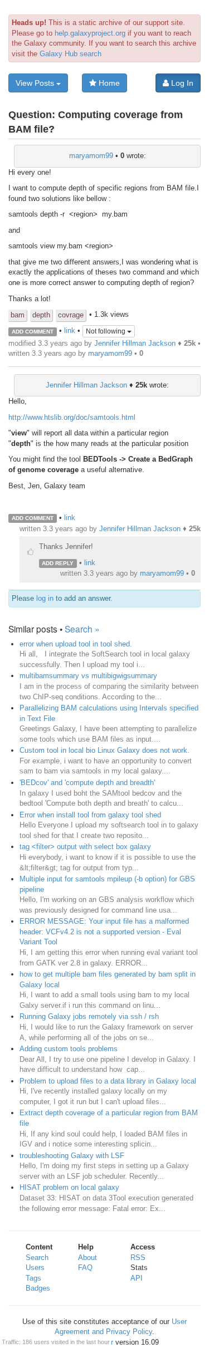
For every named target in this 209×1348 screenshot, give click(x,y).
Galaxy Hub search (70, 54)
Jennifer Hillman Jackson (135, 343)
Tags (33, 1278)
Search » (82, 628)
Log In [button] (181, 83)
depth (41, 315)
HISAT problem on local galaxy (69, 1187)
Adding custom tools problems (69, 1049)
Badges (38, 1288)
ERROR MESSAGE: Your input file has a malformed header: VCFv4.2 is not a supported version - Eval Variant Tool (104, 931)
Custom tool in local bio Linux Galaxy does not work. (104, 750)
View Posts (36, 83)
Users (35, 1267)
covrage (71, 315)
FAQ (85, 1267)
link (69, 331)
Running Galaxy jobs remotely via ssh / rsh (89, 1016)
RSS (137, 1257)
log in (45, 598)
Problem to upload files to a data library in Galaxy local (108, 1081)
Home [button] (108, 83)
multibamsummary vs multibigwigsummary (88, 675)
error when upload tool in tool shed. (76, 644)
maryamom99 (91, 155)
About (87, 1257)
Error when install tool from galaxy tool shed (90, 815)
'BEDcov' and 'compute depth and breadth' (87, 782)
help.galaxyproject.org (90, 33)
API (136, 1278)
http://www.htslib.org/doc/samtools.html (71, 417)
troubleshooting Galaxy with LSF (72, 1155)
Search (37, 1257)
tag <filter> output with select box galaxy (85, 846)
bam (18, 315)
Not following (106, 331)
